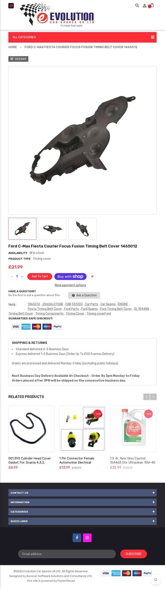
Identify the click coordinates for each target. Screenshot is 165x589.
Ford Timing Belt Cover (116, 309)
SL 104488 (141, 309)
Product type (19, 258)
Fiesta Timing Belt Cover (45, 309)
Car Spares (108, 304)
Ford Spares (89, 309)
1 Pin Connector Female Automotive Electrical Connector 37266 (76, 462)
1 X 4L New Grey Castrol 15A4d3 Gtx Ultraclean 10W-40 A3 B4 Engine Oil (132, 462)
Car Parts (91, 304)
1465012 (34, 304)
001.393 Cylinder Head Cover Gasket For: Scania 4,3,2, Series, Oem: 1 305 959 (29, 462)
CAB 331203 (74, 304)
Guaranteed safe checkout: (30, 318)
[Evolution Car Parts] (126, 573)
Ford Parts (71, 309)
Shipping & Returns (29, 343)
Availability (17, 253)
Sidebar (20, 58)
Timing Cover (75, 313)
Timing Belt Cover (20, 313)
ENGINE (123, 304)
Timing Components (49, 313)
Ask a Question (86, 295)
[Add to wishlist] (92, 276)
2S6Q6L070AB (52, 304)
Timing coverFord (99, 313)
